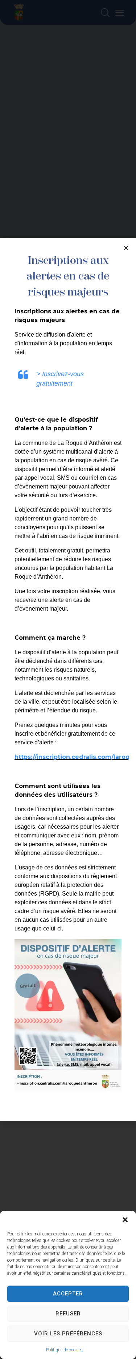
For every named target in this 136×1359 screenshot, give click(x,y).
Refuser (68, 1313)
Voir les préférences (68, 1333)
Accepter (68, 1293)
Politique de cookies (64, 1349)
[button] (125, 1219)
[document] (68, 679)
